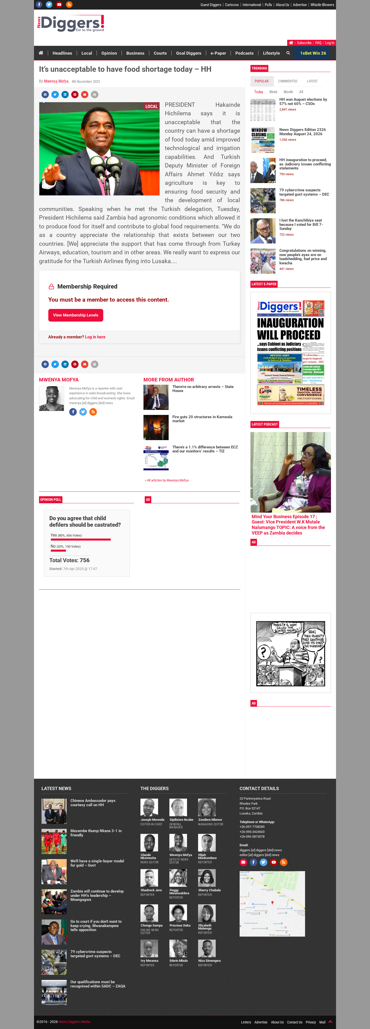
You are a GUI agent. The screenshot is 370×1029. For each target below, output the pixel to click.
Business (135, 53)
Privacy (311, 1022)
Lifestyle (271, 53)
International (252, 5)
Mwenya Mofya (56, 81)
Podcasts (244, 53)
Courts (160, 53)
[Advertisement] (239, 26)
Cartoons (232, 5)
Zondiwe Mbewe (210, 820)
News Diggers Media (74, 1022)
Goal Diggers (188, 53)
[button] (45, 94)
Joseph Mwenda (152, 820)
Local (87, 53)
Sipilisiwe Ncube (181, 820)
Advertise (300, 5)
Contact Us (294, 1022)
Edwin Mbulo (179, 961)
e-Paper (218, 53)
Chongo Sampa (152, 925)
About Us (282, 5)
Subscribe (304, 43)
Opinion (109, 53)
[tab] (262, 81)
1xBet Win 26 (313, 53)
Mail (322, 1022)
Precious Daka (180, 925)
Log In (329, 43)
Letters (246, 1022)
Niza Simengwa (209, 961)
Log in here (95, 337)
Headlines (62, 53)
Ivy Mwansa (149, 961)
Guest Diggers (211, 5)
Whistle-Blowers (322, 5)
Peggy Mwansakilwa (179, 891)
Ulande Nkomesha (148, 856)
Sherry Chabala (209, 890)
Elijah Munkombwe (207, 856)
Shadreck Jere (151, 890)
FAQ (318, 43)
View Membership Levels (75, 315)
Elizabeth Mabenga (204, 927)
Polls (268, 5)
